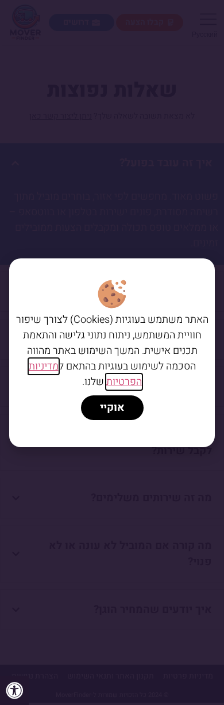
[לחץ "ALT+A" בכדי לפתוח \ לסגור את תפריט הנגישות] (14, 690)
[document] (112, 352)
